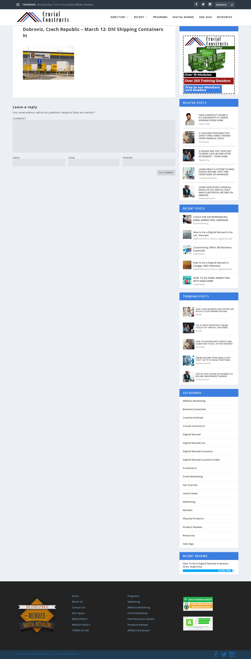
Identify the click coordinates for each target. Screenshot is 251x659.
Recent (139, 17)
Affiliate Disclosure (139, 630)
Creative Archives (193, 417)
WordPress (72, 653)
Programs (160, 17)
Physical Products (193, 518)
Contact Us (78, 607)
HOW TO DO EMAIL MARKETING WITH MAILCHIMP (211, 279)
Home (75, 596)
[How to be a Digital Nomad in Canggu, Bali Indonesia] (187, 265)
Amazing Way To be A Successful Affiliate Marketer (65, 4)
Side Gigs (205, 17)
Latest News (199, 253)
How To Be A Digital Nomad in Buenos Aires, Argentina (205, 565)
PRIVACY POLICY (81, 624)
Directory (118, 17)
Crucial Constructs (194, 426)
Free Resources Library (141, 619)
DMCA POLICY (80, 619)
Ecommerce (190, 468)
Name (16, 157)
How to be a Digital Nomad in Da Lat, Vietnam (213, 234)
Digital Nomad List (194, 443)
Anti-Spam (78, 613)
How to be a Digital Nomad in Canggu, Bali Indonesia (211, 264)
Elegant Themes (40, 653)
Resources (224, 17)
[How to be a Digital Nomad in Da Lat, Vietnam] (187, 234)
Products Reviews (138, 624)
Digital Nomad (183, 17)
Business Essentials (194, 409)
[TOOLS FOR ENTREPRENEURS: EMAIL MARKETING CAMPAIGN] (187, 219)
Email (71, 157)
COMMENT (19, 118)
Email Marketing (200, 223)
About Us (77, 601)
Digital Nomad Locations (205, 238)
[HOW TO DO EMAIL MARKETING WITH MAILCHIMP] (187, 280)
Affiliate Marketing (194, 400)
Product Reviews (192, 527)
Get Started (190, 485)
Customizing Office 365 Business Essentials (212, 249)
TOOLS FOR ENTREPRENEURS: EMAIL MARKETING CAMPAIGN (210, 218)
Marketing (189, 501)
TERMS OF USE (80, 630)
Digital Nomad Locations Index (201, 459)
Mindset (188, 510)
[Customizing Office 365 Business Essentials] (187, 249)
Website (128, 157)
